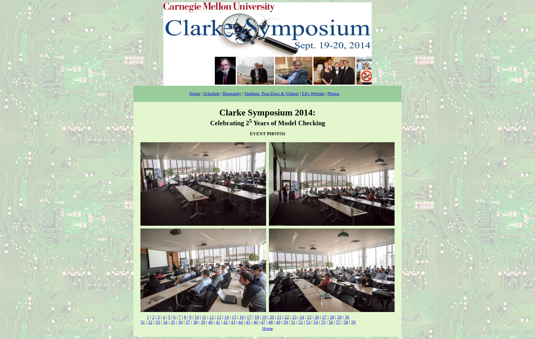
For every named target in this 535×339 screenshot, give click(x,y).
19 (264, 317)
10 (196, 317)
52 (300, 322)
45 (248, 322)
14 (226, 317)
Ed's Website (313, 93)
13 (219, 317)
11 (204, 317)
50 (285, 322)
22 (286, 317)
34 (165, 322)
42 (225, 322)
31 (142, 322)
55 (323, 322)
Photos (333, 93)
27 (324, 317)
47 (263, 322)
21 (279, 317)
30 (347, 317)
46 (255, 322)
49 (278, 322)
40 (210, 322)
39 (203, 322)
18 (256, 317)
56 (331, 322)
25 (309, 317)
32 (150, 322)
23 (294, 317)
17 (249, 317)
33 (157, 322)
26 (317, 317)
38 (195, 322)
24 (302, 317)
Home (194, 93)
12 (211, 317)
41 (218, 322)
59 (353, 322)
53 (308, 322)
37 (188, 322)
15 (234, 317)
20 (271, 317)
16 (241, 317)
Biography (232, 93)
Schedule (211, 93)
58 (346, 322)
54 (315, 322)
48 (270, 322)
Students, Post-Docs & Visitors (271, 93)
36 (180, 322)
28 (332, 317)
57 (338, 322)
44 (240, 322)
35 (173, 322)
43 (233, 322)
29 (339, 317)
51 (293, 322)
